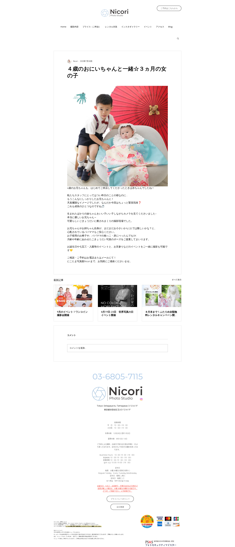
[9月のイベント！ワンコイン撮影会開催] (73, 296)
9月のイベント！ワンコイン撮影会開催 (72, 314)
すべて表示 (176, 280)
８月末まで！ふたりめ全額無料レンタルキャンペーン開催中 (161, 314)
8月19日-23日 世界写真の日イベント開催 (117, 314)
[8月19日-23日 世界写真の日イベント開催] (117, 296)
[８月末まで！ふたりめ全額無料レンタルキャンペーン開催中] (161, 296)
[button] (178, 38)
